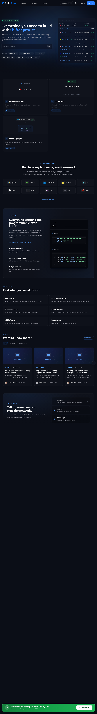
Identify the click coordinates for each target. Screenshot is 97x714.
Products (23, 3)
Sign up (90, 3)
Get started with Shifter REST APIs (20, 242)
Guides (12, 343)
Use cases (22, 343)
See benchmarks (83, 708)
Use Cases (34, 3)
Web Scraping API (8, 57)
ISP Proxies (39, 53)
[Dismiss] (93, 705)
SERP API (20, 57)
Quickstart (12, 53)
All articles (87, 338)
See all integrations (47, 199)
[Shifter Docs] (9, 3)
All (5, 343)
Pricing (44, 3)
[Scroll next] (94, 363)
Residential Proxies (25, 53)
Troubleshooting (32, 57)
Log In (83, 3)
